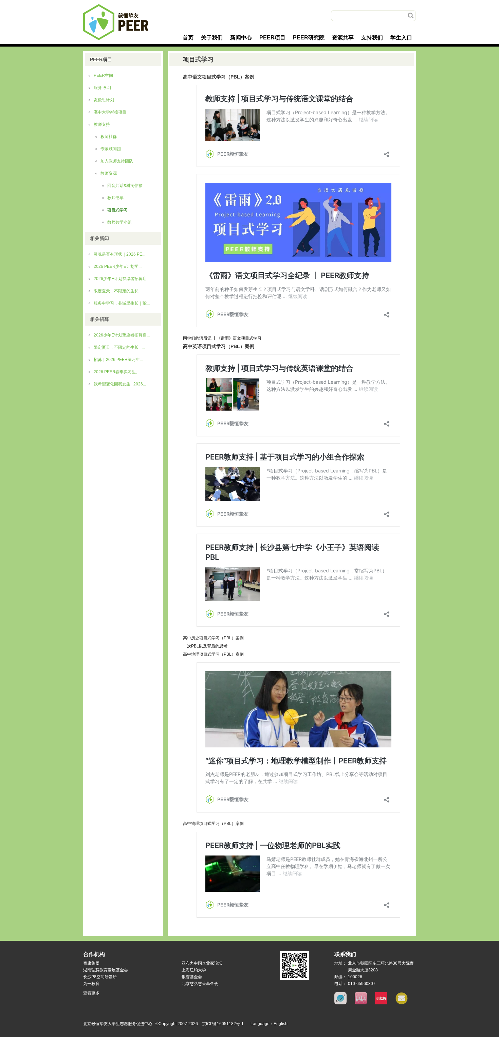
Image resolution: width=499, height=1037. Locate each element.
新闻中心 (241, 37)
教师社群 (108, 136)
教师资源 (108, 173)
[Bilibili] (361, 1003)
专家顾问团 (110, 148)
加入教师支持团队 (116, 161)
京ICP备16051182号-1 (223, 1023)
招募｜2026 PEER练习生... (118, 359)
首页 (188, 37)
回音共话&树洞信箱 (125, 185)
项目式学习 (117, 210)
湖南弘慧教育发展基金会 (105, 970)
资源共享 (343, 37)
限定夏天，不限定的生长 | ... (119, 291)
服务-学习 (102, 87)
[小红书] (381, 1003)
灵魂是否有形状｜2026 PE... (119, 254)
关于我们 (212, 37)
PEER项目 (272, 37)
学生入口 (401, 37)
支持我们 (372, 37)
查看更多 (91, 993)
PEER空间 (103, 75)
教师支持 (102, 124)
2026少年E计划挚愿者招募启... (122, 278)
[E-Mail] (401, 1003)
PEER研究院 (309, 37)
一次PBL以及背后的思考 (205, 646)
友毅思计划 (104, 100)
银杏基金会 (192, 976)
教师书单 (115, 197)
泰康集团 (91, 963)
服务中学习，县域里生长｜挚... (122, 303)
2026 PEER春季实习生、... (118, 371)
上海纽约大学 (194, 970)
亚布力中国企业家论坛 (202, 963)
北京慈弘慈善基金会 (200, 983)
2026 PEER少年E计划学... (118, 266)
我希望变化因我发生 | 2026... (120, 384)
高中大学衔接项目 (110, 112)
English (281, 1023)
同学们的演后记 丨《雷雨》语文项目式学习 (222, 338)
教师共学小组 (119, 222)
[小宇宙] (340, 1003)
